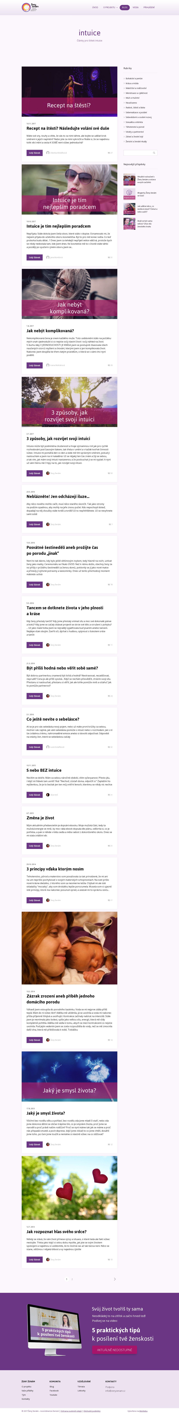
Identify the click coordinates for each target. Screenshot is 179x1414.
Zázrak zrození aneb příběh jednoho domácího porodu (61, 999)
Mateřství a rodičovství (136, 88)
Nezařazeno (131, 102)
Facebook (54, 1390)
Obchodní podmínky (92, 1411)
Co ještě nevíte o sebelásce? (53, 719)
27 (111, 153)
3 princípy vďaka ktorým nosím (55, 869)
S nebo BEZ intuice (44, 770)
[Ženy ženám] (30, 7)
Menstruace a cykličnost (137, 93)
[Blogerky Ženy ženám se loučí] (129, 194)
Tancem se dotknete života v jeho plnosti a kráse (65, 611)
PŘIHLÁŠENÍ (149, 7)
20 (111, 365)
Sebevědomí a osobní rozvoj (139, 117)
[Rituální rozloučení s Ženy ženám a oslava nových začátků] (129, 179)
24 (111, 696)
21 (111, 900)
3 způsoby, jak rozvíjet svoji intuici (58, 438)
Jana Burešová (56, 257)
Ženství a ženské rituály (136, 141)
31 (111, 257)
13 (111, 1259)
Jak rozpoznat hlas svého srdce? (57, 1232)
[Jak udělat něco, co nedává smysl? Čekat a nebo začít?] (129, 209)
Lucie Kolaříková (57, 747)
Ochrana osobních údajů (71, 1411)
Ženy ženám (55, 473)
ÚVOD (95, 7)
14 (111, 1040)
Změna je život (40, 818)
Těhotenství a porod (135, 127)
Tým (24, 1394)
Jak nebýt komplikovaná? (50, 331)
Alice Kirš (54, 794)
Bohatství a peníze (134, 78)
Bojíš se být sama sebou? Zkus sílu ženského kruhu (144, 223)
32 (111, 747)
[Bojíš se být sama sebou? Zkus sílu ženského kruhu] (129, 224)
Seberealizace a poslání (136, 112)
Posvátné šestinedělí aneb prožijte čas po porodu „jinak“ (62, 550)
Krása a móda (132, 83)
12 (111, 1144)
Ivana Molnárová (57, 365)
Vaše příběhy (27, 1390)
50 (111, 473)
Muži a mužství (132, 97)
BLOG (124, 7)
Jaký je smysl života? (46, 1113)
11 (111, 645)
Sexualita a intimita (134, 122)
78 (111, 584)
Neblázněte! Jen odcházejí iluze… (58, 496)
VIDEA (135, 7)
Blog (52, 1386)
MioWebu (143, 1411)
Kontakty (26, 1399)
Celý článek (34, 153)
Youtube (53, 1394)
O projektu (26, 1386)
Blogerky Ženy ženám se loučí (146, 194)
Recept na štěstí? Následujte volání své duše (68, 128)
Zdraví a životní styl (134, 136)
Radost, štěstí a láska (135, 107)
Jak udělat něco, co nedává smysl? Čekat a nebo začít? (147, 209)
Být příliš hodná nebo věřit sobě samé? (62, 668)
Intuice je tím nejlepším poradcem (59, 226)
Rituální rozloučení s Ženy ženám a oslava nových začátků (146, 179)
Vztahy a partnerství (135, 131)
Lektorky (81, 1390)
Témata (81, 1386)
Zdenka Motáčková (58, 153)
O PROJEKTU (109, 7)
